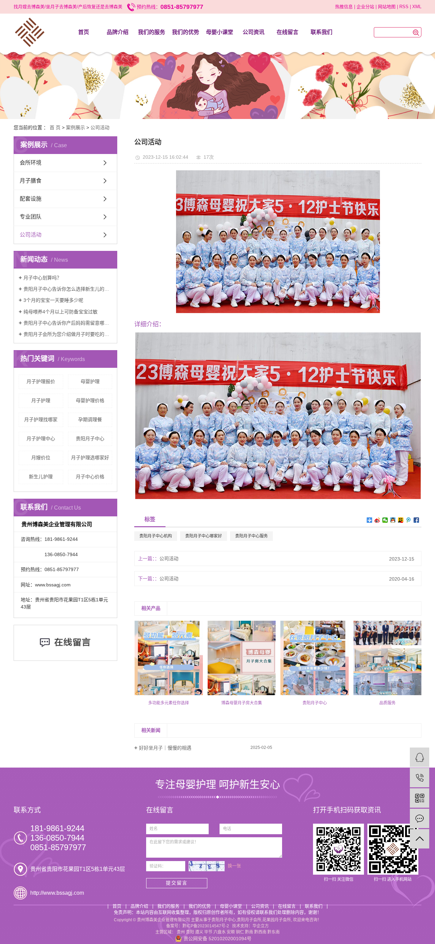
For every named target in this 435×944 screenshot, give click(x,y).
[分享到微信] (385, 520)
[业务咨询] (419, 757)
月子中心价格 (90, 476)
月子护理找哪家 (40, 419)
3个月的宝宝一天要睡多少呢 (53, 300)
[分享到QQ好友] (393, 520)
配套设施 (30, 199)
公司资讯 (253, 32)
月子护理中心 (41, 438)
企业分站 (365, 6)
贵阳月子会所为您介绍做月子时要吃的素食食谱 (67, 334)
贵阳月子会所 (249, 919)
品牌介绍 (117, 32)
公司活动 (99, 127)
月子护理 (40, 400)
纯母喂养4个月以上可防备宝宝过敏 (60, 311)
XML (416, 6)
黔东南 (273, 932)
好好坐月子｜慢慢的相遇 (165, 748)
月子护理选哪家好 (90, 457)
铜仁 (240, 932)
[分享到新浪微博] (377, 520)
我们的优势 (185, 32)
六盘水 (219, 932)
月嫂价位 (40, 457)
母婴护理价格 (90, 400)
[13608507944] (419, 777)
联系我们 (321, 32)
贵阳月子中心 (90, 438)
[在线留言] (419, 818)
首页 (83, 32)
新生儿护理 (41, 476)
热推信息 (344, 6)
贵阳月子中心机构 (155, 536)
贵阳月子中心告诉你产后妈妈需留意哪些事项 (67, 323)
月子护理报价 (41, 381)
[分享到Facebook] (416, 520)
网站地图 (387, 6)
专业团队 (30, 217)
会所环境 (30, 163)
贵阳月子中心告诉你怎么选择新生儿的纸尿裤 (67, 289)
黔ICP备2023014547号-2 (205, 926)
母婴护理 (90, 381)
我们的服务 (151, 32)
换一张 (234, 865)
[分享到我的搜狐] (401, 520)
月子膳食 (30, 181)
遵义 (199, 932)
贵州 (181, 932)
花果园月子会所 (276, 919)
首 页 (55, 127)
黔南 (249, 932)
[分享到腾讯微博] (409, 520)
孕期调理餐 (90, 419)
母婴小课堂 (219, 32)
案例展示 (75, 127)
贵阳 (190, 932)
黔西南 (260, 932)
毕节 (208, 932)
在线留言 (287, 32)
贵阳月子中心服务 (251, 536)
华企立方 (261, 926)
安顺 (231, 932)
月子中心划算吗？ (42, 277)
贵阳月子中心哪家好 (203, 536)
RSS (403, 6)
